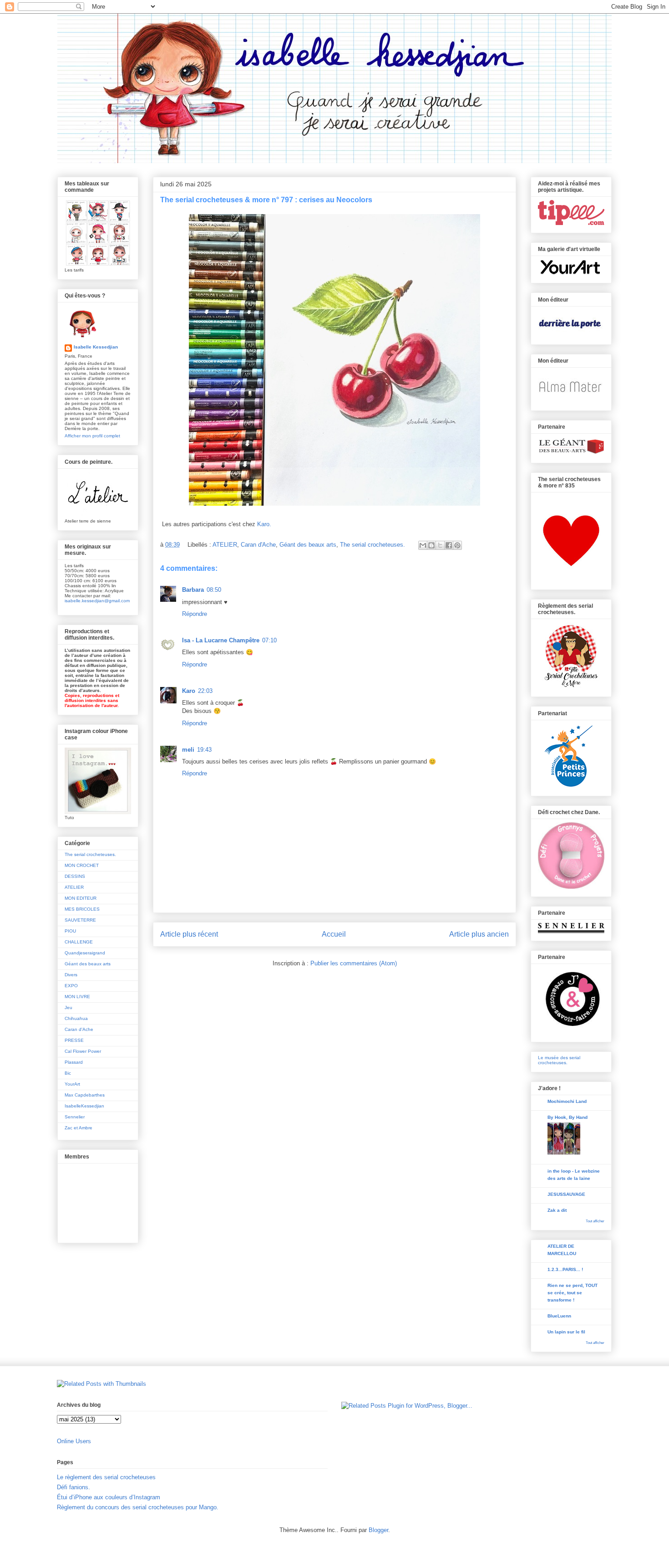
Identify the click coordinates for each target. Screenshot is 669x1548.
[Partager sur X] (440, 545)
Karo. (264, 524)
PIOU (70, 930)
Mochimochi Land (567, 1101)
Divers (71, 974)
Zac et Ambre (78, 1127)
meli (188, 749)
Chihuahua (76, 1018)
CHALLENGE (79, 941)
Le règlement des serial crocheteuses (106, 1477)
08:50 (214, 589)
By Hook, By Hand (567, 1117)
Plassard (74, 1062)
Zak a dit (557, 1210)
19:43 (204, 749)
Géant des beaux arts (307, 544)
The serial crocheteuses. (372, 544)
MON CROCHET (82, 865)
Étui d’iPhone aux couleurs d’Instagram (108, 1497)
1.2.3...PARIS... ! (565, 1269)
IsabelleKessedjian (84, 1105)
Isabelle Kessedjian (96, 346)
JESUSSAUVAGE (566, 1194)
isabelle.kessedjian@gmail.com (97, 600)
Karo (188, 690)
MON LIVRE (77, 996)
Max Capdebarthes (85, 1094)
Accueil (334, 934)
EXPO (71, 985)
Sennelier (75, 1116)
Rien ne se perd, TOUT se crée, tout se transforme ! (572, 1292)
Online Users (74, 1441)
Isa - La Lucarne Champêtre (220, 640)
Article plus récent (189, 934)
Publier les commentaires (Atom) (353, 963)
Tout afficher (595, 1221)
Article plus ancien (479, 934)
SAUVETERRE (80, 920)
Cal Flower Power (83, 1051)
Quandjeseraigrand (85, 952)
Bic (68, 1073)
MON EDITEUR (80, 898)
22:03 (205, 690)
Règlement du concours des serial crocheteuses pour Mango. (137, 1507)
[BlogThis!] (431, 545)
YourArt (72, 1084)
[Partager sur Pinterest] (457, 545)
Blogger (378, 1530)
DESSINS (75, 876)
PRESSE (74, 1040)
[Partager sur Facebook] (448, 545)
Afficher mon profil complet (92, 435)
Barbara (193, 589)
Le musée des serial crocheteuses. (559, 1060)
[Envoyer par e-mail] (422, 545)
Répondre (194, 613)
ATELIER (225, 544)
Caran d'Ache (258, 544)
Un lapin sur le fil (566, 1331)
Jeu (68, 1007)
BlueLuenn (559, 1315)
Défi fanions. (73, 1487)
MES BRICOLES (82, 909)
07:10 (269, 640)
